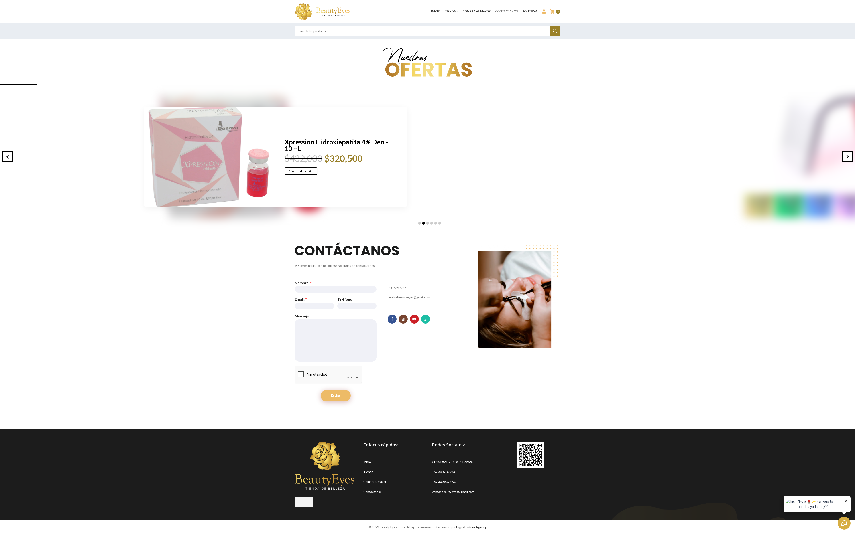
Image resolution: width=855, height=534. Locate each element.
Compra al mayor (374, 481)
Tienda (368, 472)
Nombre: (303, 283)
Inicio (367, 462)
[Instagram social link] (403, 319)
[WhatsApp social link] (425, 319)
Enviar (335, 395)
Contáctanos (372, 492)
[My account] (544, 11)
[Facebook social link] (392, 319)
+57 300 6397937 (444, 472)
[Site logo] (322, 11)
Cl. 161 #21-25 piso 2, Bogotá (452, 462)
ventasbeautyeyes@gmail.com (453, 492)
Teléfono (344, 299)
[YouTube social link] (414, 319)
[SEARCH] (555, 31)
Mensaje (302, 316)
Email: (301, 299)
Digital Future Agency (471, 527)
